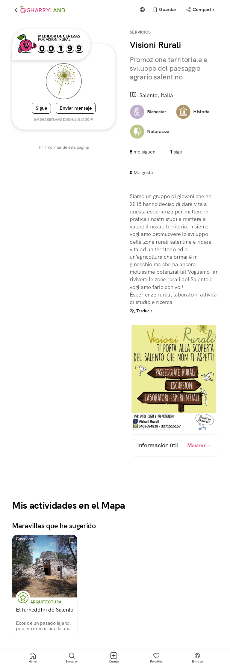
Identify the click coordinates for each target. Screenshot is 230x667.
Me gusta (141, 172)
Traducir (144, 311)
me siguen (142, 152)
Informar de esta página (67, 147)
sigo (176, 152)
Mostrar (197, 445)
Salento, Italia (156, 95)
